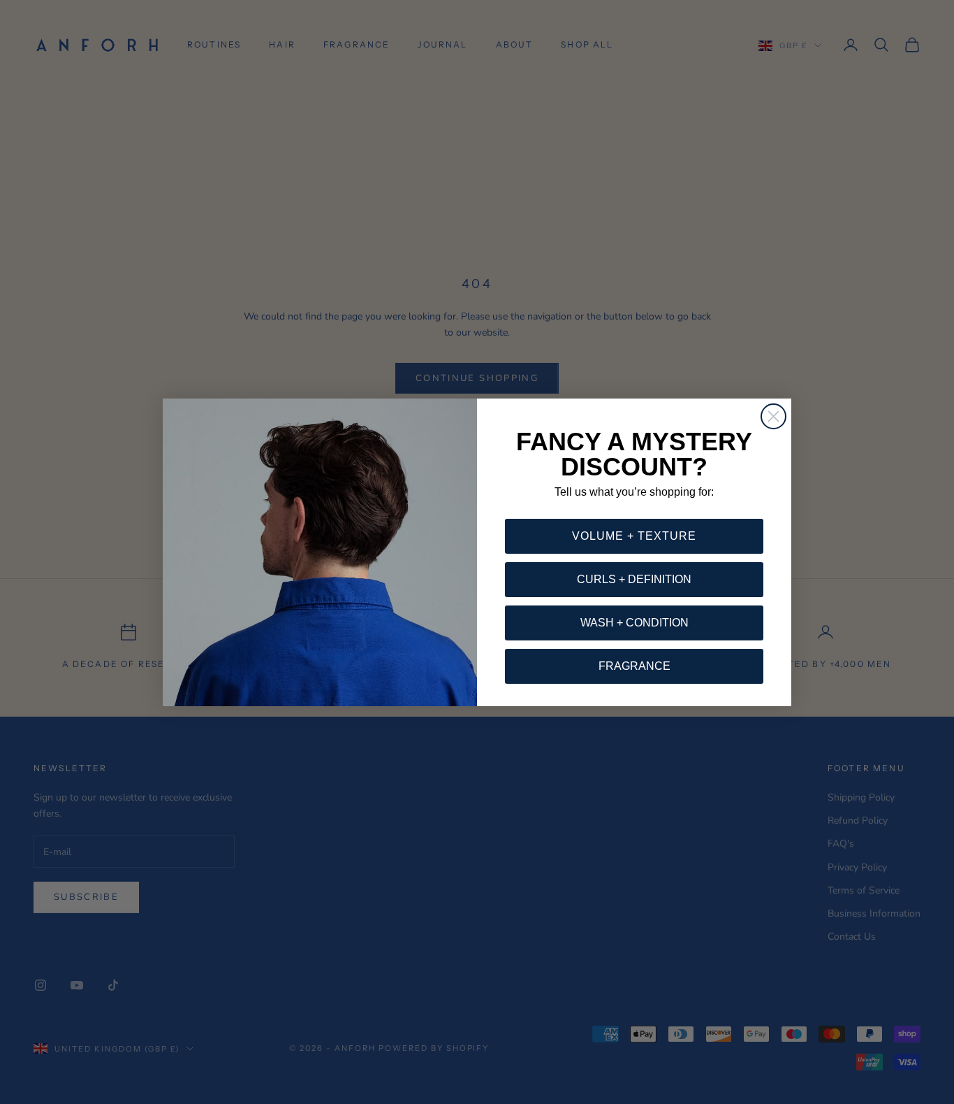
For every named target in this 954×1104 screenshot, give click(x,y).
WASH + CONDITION (634, 623)
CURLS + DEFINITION (634, 579)
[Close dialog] (773, 416)
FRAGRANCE (634, 666)
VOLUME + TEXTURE (634, 536)
